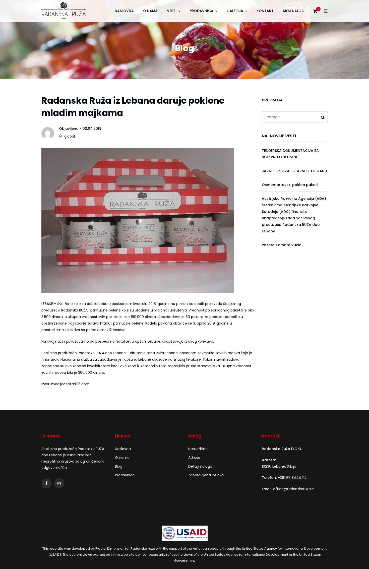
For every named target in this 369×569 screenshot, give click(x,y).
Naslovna (124, 10)
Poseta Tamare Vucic (281, 244)
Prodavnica (201, 10)
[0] (315, 12)
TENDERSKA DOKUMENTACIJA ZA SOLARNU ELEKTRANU (290, 154)
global (69, 136)
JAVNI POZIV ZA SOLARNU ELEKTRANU (294, 170)
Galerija (235, 10)
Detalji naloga (200, 466)
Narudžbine (198, 448)
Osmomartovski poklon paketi (290, 184)
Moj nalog (293, 10)
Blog (118, 466)
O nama (150, 10)
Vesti (171, 10)
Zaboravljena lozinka (206, 475)
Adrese (194, 457)
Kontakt (265, 10)
